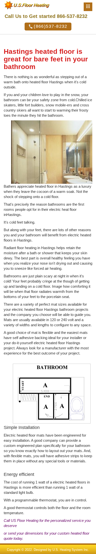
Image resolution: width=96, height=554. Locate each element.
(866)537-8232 (50, 26)
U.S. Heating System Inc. (70, 550)
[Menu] (88, 6)
